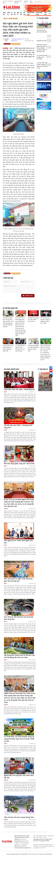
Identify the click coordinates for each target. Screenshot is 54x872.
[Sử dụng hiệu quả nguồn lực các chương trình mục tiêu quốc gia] (20, 341)
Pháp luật (45, 13)
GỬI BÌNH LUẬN (29, 295)
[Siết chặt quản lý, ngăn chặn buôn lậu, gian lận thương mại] (19, 569)
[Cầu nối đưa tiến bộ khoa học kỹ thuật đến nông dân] (19, 607)
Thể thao (24, 13)
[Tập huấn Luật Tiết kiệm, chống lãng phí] (19, 379)
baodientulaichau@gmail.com (24, 847)
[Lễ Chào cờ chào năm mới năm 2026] (44, 24)
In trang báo (7, 43)
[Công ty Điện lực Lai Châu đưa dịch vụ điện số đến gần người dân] (8, 341)
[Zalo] (51, 373)
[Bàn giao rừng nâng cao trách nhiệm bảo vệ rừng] (33, 313)
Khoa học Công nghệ (30, 13)
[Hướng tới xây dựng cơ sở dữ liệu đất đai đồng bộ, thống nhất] (33, 341)
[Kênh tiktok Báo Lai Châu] (51, 376)
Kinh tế (18, 13)
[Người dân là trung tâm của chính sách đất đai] (19, 765)
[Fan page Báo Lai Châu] (51, 367)
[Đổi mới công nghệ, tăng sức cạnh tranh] (19, 454)
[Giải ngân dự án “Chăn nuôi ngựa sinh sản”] (19, 531)
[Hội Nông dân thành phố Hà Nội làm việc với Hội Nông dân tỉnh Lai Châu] (19, 645)
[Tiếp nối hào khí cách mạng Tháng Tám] (19, 804)
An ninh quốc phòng (39, 13)
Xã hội (12, 13)
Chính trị (8, 13)
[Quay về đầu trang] (51, 868)
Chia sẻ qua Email (16, 43)
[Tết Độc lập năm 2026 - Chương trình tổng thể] (19, 415)
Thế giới (21, 13)
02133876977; (23, 846)
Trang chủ (4, 13)
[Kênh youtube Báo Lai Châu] (51, 370)
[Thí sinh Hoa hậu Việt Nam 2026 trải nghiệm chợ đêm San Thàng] (45, 313)
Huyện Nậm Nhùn (13, 18)
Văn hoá (15, 13)
